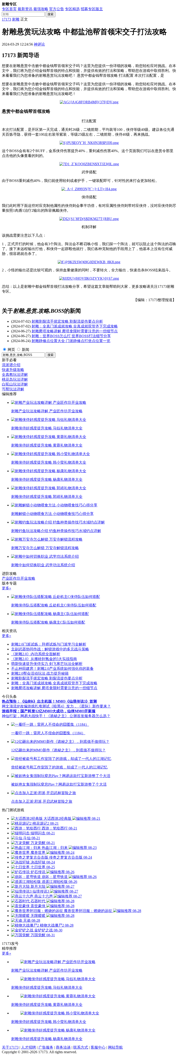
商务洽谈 (63, 1047)
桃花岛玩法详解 (15, 379)
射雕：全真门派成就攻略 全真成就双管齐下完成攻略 (75, 326)
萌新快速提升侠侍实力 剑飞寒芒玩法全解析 (47, 664)
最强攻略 (40, 9)
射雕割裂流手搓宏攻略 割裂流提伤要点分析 (67, 321)
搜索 (51, 14)
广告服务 (45, 1047)
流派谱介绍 (11, 365)
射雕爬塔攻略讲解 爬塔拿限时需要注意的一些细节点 (75, 331)
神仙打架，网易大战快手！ (24, 716)
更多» (6, 588)
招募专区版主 (92, 9)
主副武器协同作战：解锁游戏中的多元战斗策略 (50, 649)
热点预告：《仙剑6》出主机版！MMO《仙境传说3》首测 (49, 701)
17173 (6, 19)
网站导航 (115, 1047)
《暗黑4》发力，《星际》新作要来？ (80, 706)
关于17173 (10, 1047)
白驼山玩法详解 (15, 384)
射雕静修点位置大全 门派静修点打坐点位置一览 (71, 341)
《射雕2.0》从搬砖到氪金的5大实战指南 (44, 659)
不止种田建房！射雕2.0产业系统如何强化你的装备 (52, 668)
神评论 (39, 44)
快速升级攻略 (13, 370)
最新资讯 (25, 9)
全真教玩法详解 (15, 374)
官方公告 (56, 9)
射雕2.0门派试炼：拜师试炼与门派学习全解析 (48, 644)
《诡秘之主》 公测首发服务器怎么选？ (78, 716)
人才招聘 (28, 1047)
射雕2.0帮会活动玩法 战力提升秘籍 (40, 673)
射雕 (15, 19)
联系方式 (80, 1047)
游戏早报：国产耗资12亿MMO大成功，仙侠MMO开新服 (48, 711)
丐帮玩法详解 (13, 389)
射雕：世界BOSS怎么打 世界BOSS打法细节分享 (71, 336)
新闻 (25, 350)
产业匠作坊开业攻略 (18, 578)
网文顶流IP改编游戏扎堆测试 (26, 706)
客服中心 (98, 1047)
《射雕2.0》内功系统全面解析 (35, 654)
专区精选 (72, 9)
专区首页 (9, 9)
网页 (11, 350)
